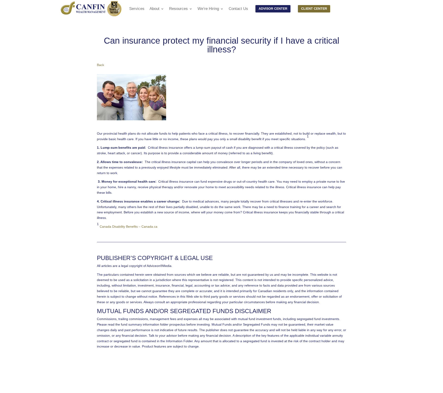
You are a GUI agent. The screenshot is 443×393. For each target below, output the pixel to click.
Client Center (314, 8)
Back (100, 65)
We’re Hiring (208, 8)
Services (136, 8)
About (154, 8)
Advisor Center (273, 8)
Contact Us (238, 8)
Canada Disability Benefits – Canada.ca (128, 226)
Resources (178, 8)
